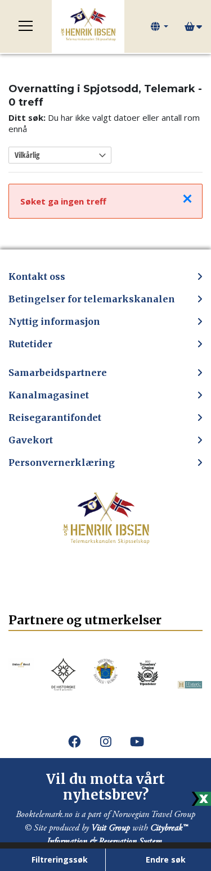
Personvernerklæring (61, 462)
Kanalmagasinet (48, 395)
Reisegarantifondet (54, 417)
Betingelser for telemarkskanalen (91, 299)
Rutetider (30, 344)
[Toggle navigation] (26, 26)
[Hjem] (88, 26)
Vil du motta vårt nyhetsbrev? (105, 787)
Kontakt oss (36, 276)
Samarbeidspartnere (57, 372)
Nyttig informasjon (54, 321)
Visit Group (110, 828)
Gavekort (30, 440)
